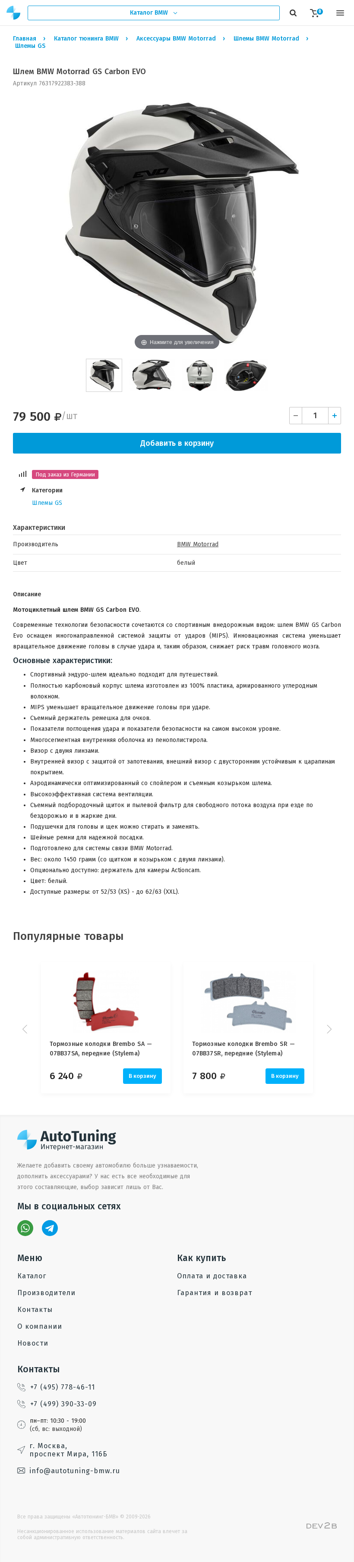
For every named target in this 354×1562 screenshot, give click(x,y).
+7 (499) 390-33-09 (63, 1404)
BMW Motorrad (197, 544)
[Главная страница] (13, 12)
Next (328, 1029)
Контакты (35, 1309)
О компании (39, 1326)
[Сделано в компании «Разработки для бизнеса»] (322, 1527)
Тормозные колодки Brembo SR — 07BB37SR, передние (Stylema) (243, 1048)
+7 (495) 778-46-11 (62, 1387)
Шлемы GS (47, 503)
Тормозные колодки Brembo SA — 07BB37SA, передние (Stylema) (101, 1048)
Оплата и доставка (212, 1276)
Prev (26, 1029)
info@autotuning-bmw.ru (74, 1471)
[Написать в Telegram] (50, 1228)
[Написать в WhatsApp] (25, 1228)
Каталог (31, 1276)
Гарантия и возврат (214, 1293)
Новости (32, 1343)
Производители (46, 1293)
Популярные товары (68, 936)
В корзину (142, 1076)
